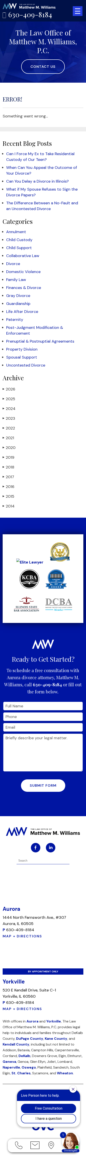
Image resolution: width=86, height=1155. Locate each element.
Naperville (11, 1067)
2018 (8, 467)
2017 (8, 477)
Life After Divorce (22, 311)
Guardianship (18, 303)
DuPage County (29, 1038)
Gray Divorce (18, 295)
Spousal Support (21, 357)
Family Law (16, 279)
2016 (8, 486)
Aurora (32, 1021)
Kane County (56, 1038)
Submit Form (43, 785)
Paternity (14, 319)
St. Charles (21, 1073)
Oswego (29, 1067)
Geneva (9, 1061)
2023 (9, 418)
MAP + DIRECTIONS (22, 936)
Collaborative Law (22, 255)
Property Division (21, 349)
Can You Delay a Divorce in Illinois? (37, 181)
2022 (9, 428)
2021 (8, 438)
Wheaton (65, 1073)
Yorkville (53, 1021)
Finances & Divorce (23, 287)
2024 (9, 408)
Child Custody (19, 239)
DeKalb (24, 1056)
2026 (9, 389)
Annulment (16, 231)
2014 (9, 506)
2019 (8, 457)
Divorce (13, 263)
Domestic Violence (23, 271)
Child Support (19, 247)
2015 (8, 496)
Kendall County (16, 1044)
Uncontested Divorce (25, 365)
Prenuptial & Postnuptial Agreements (40, 341)
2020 (9, 447)
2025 (9, 399)
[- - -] (77, 11)
